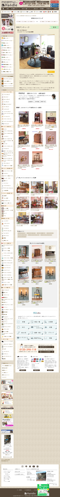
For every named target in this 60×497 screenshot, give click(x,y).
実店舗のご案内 (50, 471)
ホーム (3, 8)
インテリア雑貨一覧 (6, 287)
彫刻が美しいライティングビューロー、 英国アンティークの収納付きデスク (37, 281)
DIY (4, 480)
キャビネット (7, 474)
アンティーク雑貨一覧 (6, 243)
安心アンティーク (15, 8)
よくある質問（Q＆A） (19, 474)
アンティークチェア (7, 11)
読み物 (35, 8)
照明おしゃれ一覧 (6, 218)
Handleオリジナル (8, 85)
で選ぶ (7, 47)
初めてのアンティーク (31, 474)
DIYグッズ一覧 (5, 339)
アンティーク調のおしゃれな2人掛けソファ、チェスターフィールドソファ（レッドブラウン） (51, 126)
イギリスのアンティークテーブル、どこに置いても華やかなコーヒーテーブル (24, 146)
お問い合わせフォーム (53, 483)
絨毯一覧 (4, 205)
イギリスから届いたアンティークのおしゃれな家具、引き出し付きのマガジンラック (37, 260)
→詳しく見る (54, 484)
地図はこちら (7, 454)
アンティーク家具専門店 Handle (32, 469)
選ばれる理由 (29, 473)
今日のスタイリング (28, 15)
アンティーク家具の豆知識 (5, 459)
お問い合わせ (56, 8)
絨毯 (50, 11)
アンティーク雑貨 (25, 11)
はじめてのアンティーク (27, 8)
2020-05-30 (34, 15)
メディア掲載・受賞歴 (31, 480)
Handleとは (29, 472)
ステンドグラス (6, 475)
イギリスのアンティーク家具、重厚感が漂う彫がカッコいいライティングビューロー (37, 146)
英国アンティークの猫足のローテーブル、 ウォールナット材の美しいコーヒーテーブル (23, 281)
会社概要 (41, 8)
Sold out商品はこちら (4, 460)
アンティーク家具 (16, 11)
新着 (7, 8)
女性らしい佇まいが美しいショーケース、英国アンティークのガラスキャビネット (23, 260)
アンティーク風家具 (38, 11)
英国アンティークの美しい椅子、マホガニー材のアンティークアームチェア (37, 302)
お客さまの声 (17, 471)
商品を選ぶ (5, 469)
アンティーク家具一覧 (6, 126)
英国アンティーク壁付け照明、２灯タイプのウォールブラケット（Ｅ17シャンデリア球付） (51, 146)
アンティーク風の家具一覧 (7, 168)
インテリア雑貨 (6, 479)
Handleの (7, 81)
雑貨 (46, 11)
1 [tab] (37, 69)
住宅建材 (55, 11)
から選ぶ (6, 38)
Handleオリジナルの (8, 83)
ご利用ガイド (49, 8)
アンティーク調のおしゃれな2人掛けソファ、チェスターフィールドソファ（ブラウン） (50, 260)
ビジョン (28, 471)
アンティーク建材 (7, 481)
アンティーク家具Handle (20, 15)
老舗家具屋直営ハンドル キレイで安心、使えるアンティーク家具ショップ (9, 4)
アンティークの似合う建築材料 (8, 76)
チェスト (6, 473)
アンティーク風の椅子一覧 (7, 193)
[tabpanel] (37, 51)
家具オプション (5, 363)
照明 (32, 11)
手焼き (8, 78)
